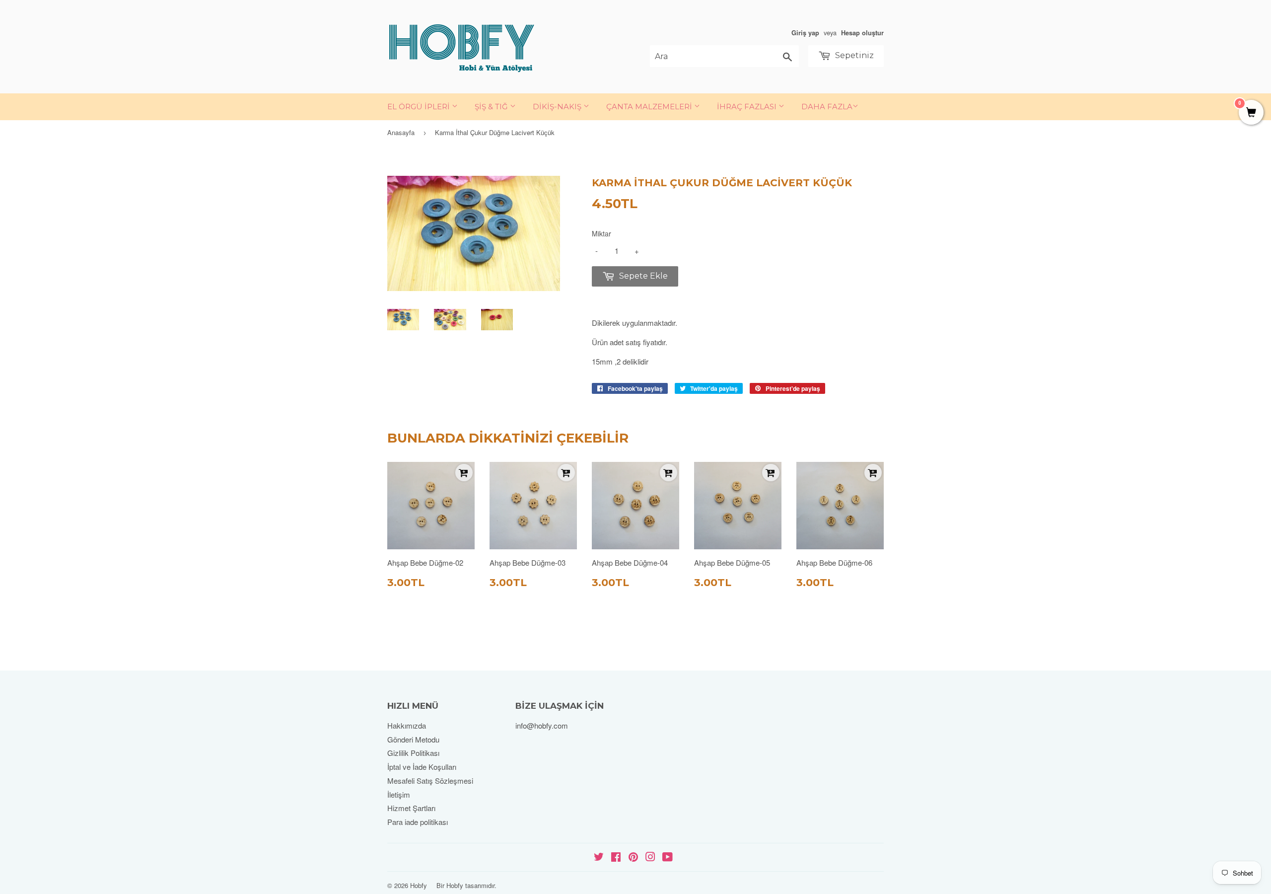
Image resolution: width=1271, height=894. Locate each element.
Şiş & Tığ (492, 106)
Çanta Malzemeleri (650, 106)
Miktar (601, 233)
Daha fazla (826, 106)
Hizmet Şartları (411, 808)
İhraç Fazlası (747, 106)
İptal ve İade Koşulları (421, 766)
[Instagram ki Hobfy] (650, 857)
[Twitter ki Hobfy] (599, 857)
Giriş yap (805, 32)
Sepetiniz (853, 55)
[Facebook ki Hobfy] (616, 857)
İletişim (398, 794)
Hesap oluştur (862, 32)
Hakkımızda (406, 725)
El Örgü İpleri (419, 106)
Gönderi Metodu (413, 739)
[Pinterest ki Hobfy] (633, 857)
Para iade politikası (417, 822)
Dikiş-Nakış (558, 106)
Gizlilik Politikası (413, 752)
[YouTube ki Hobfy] (667, 857)
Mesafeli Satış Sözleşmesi (430, 780)
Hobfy (418, 885)
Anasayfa (401, 132)
